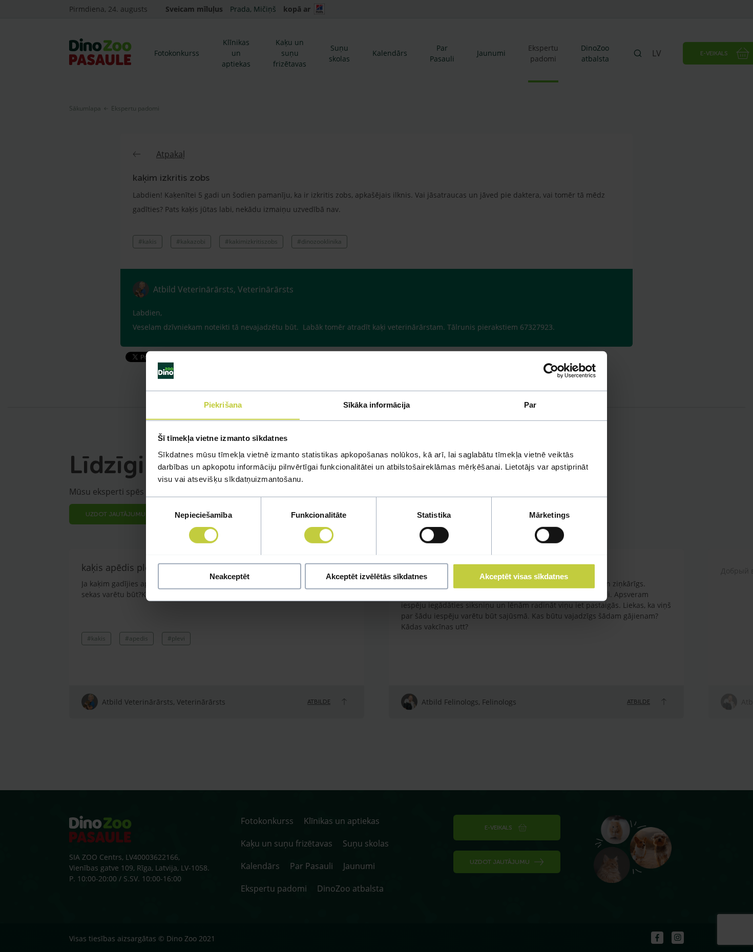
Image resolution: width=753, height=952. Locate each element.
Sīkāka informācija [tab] (376, 404)
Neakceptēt (229, 576)
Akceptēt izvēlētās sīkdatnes (376, 576)
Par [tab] (530, 404)
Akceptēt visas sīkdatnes (523, 576)
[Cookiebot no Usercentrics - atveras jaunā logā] (551, 370)
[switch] (318, 534)
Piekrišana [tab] (223, 404)
